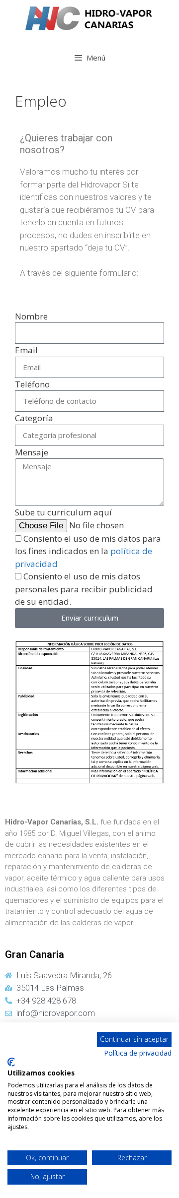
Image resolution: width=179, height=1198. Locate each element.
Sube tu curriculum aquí (63, 512)
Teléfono (32, 384)
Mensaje (31, 452)
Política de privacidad (138, 1053)
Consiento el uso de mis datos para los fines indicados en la (88, 551)
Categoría (34, 418)
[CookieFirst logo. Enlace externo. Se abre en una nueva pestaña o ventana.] (11, 1062)
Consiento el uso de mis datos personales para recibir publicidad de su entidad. (84, 588)
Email (26, 350)
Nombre (31, 316)
